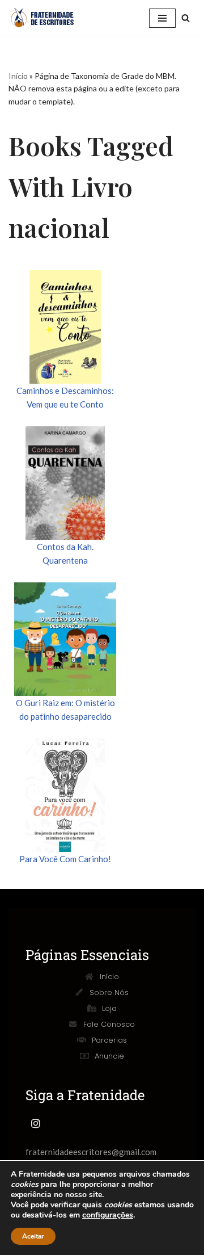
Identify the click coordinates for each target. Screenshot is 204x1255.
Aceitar (33, 1236)
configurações (107, 1215)
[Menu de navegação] (162, 18)
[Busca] (185, 18)
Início (18, 76)
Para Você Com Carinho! (65, 859)
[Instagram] (36, 1123)
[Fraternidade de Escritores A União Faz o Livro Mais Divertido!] (48, 18)
